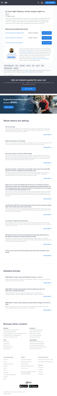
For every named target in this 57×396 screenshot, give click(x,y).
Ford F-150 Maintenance (35, 348)
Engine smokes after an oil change (15, 141)
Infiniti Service (6, 348)
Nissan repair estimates (35, 331)
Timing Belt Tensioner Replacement (12, 335)
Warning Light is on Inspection (14, 37)
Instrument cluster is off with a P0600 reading (18, 153)
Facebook (40, 367)
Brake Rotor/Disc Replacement (11, 329)
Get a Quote (47, 33)
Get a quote (28, 89)
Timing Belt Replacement (9, 331)
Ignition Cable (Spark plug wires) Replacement (14, 333)
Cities (4, 368)
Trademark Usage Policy (27, 366)
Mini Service (6, 343)
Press (4, 361)
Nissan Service (6, 345)
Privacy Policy (24, 363)
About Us (5, 359)
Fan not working (10, 127)
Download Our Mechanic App (46, 361)
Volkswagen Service (8, 347)
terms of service (29, 72)
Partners (5, 376)
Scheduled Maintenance (9, 374)
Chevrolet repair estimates (36, 329)
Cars (4, 370)
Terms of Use (24, 368)
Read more (47, 134)
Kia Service (6, 341)
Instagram (41, 374)
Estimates (6, 372)
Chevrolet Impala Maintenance (37, 343)
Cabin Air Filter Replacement (10, 337)
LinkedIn (40, 369)
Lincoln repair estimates (35, 335)
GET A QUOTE (50, 2)
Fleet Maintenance (8, 363)
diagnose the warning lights (40, 58)
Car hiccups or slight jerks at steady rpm (16, 221)
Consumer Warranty (26, 359)
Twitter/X (40, 371)
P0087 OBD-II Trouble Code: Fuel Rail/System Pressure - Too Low (23, 277)
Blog (4, 379)
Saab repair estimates (35, 337)
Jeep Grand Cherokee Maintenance (38, 347)
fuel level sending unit (27, 52)
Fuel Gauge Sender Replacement (14, 33)
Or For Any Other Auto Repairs (14, 42)
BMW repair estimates (35, 333)
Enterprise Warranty (26, 361)
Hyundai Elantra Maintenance (37, 345)
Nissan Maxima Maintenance (36, 341)
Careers (5, 366)
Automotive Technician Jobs (45, 359)
